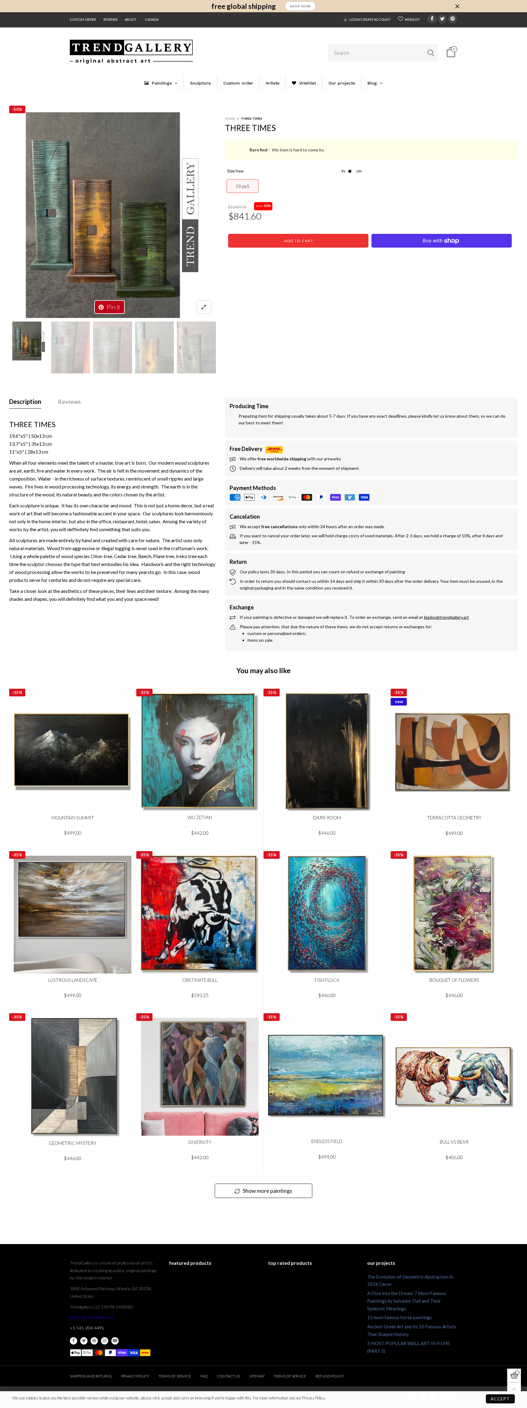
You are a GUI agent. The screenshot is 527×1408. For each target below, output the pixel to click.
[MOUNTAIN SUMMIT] (72, 752)
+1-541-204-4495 (87, 1327)
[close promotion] (457, 6)
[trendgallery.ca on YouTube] (115, 1340)
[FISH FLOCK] (327, 915)
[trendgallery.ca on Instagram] (104, 1340)
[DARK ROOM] (327, 752)
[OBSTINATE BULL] (200, 915)
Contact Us (228, 1376)
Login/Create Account (370, 19)
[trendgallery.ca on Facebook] (73, 1340)
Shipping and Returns (91, 1376)
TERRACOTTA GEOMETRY (454, 817)
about (131, 19)
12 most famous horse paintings (399, 1317)
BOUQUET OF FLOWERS (454, 980)
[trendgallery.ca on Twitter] (84, 1340)
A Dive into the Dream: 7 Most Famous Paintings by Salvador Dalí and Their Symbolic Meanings (406, 1300)
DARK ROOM (327, 817)
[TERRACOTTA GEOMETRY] (454, 752)
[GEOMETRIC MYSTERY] (72, 1077)
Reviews (110, 19)
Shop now (300, 6)
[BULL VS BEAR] (454, 1077)
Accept (500, 1398)
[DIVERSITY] (200, 1077)
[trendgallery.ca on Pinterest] (94, 1340)
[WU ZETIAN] (200, 752)
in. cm (352, 171)
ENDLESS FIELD (326, 1141)
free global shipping (243, 6)
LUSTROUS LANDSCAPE (72, 980)
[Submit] (431, 52)
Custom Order (83, 19)
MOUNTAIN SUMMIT (73, 817)
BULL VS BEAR (454, 1142)
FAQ (204, 1376)
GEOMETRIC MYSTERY (72, 1143)
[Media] (204, 307)
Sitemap (256, 1376)
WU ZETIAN (200, 817)
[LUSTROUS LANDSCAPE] (72, 915)
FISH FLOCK (327, 980)
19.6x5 (242, 186)
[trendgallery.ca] (131, 52)
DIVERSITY (199, 1142)
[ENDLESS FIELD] (327, 1076)
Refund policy (330, 1376)
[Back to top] (514, 1389)
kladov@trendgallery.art (91, 1317)
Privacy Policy (135, 1376)
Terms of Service (175, 1376)
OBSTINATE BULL (199, 980)
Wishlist (412, 19)
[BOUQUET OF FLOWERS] (454, 915)
